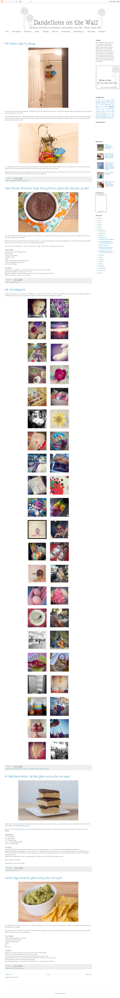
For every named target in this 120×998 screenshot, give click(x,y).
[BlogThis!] (16, 178)
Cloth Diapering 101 (78, 31)
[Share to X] (18, 178)
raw (16, 968)
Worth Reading (65, 31)
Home (7, 31)
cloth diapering (110, 103)
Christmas (103, 103)
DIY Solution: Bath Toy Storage (20, 44)
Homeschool (102, 31)
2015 (98, 222)
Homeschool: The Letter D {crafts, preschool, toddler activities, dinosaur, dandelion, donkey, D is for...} (109, 166)
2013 (98, 227)
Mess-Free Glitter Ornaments (109, 173)
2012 (98, 229)
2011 (98, 273)
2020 (98, 218)
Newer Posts (8, 974)
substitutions (109, 114)
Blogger (64, 993)
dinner (97, 106)
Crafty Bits (45, 31)
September (102, 237)
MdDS (113, 109)
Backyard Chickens (17, 768)
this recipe (13, 863)
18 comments (9, 868)
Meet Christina (16, 31)
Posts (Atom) (15, 977)
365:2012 (98, 99)
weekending (46, 768)
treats (17, 282)
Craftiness (18, 180)
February (101, 268)
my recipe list (61, 824)
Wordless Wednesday (107, 118)
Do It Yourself (25, 180)
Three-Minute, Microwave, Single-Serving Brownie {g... (106, 242)
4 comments (8, 178)
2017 (98, 220)
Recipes (37, 31)
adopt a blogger (105, 99)
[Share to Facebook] (20, 178)
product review (105, 111)
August (100, 255)
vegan (109, 116)
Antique (10, 768)
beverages (112, 101)
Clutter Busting (12, 180)
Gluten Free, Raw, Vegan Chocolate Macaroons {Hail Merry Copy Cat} (109, 155)
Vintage (41, 768)
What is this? (101, 211)
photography (98, 111)
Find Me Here (28, 31)
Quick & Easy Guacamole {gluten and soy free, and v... (106, 251)
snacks (14, 870)
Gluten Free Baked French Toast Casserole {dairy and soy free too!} (109, 184)
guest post (104, 108)
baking (10, 282)
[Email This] (14, 178)
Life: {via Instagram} (15, 290)
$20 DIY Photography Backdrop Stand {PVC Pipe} (109, 146)
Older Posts (88, 974)
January (101, 270)
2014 (98, 224)
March (100, 266)
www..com (101, 195)
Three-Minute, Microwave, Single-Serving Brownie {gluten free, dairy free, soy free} (47, 188)
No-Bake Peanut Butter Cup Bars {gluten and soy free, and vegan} (37, 776)
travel (18, 870)
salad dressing (111, 113)
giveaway (98, 108)
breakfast (98, 103)
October (101, 235)
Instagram (36, 768)
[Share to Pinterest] (21, 178)
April (100, 264)
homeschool (111, 108)
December (101, 231)
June (100, 259)
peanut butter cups (23, 829)
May (100, 261)
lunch (14, 968)
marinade (108, 109)
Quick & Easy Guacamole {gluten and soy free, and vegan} (33, 878)
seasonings (98, 114)
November (101, 233)
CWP (113, 104)
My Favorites (91, 31)
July (100, 257)
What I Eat (55, 31)
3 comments (8, 279)
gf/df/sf (14, 282)
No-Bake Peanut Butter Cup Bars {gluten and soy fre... (105, 248)
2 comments (8, 766)
